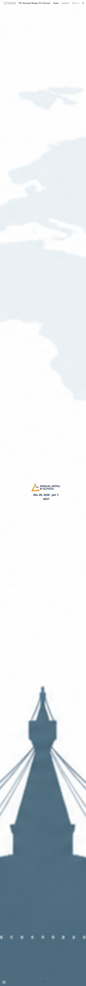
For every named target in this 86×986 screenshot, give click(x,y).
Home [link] (56, 3)
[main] (46, 497)
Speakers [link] (65, 3)
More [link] (74, 3)
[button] (83, 3)
